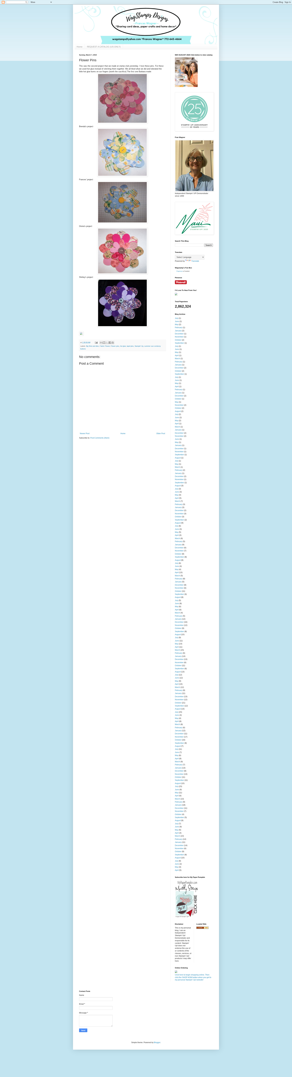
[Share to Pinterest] (112, 342)
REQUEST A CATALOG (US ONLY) (104, 46)
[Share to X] (106, 342)
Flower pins (115, 346)
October (178, 340)
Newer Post (84, 433)
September (179, 343)
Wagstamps (179, 271)
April (177, 355)
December (179, 334)
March (177, 358)
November (179, 337)
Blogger (157, 1042)
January (178, 331)
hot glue (123, 346)
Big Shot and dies (92, 346)
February (178, 327)
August (178, 411)
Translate (195, 261)
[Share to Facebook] (109, 342)
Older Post (160, 433)
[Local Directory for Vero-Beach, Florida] (202, 928)
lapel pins (130, 346)
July (176, 318)
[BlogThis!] (104, 342)
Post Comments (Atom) (99, 438)
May (176, 324)
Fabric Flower (105, 346)
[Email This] (101, 342)
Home (79, 46)
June (177, 321)
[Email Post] (96, 342)
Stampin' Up (139, 346)
